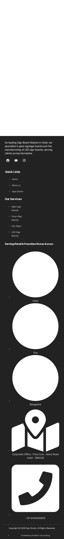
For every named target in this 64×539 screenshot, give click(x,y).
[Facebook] (8, 160)
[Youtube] (16, 160)
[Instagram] (24, 160)
